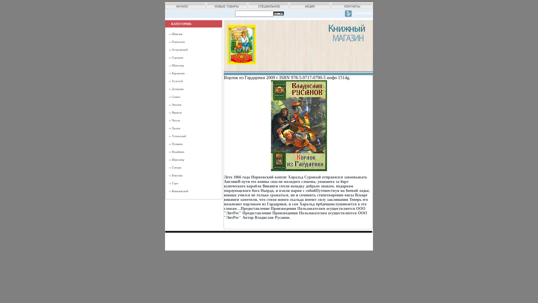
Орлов (176, 128)
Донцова (178, 89)
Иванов (177, 112)
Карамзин (178, 73)
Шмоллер (178, 159)
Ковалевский (180, 191)
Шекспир (178, 65)
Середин (177, 57)
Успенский (179, 136)
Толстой (177, 81)
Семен (176, 96)
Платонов (178, 41)
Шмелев (177, 34)
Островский (180, 49)
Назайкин (178, 151)
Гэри (175, 183)
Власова (177, 175)
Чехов (176, 120)
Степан (176, 167)
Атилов (176, 104)
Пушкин (177, 144)
